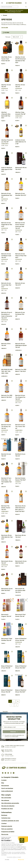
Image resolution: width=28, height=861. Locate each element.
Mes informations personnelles (10, 803)
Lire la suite (4, 27)
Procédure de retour (7, 808)
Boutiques (4, 815)
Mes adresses (5, 800)
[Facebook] (2, 773)
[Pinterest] (8, 773)
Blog (2, 782)
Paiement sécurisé (6, 826)
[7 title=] (19, 116)
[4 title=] (6, 88)
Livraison (4, 823)
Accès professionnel (7, 791)
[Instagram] (11, 773)
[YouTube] (5, 773)
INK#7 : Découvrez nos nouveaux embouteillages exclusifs (14, 11)
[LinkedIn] (13, 773)
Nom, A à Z (16, 37)
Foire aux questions (7, 829)
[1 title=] (2, 88)
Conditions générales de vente (10, 820)
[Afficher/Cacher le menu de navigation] (2, 2)
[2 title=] (3, 88)
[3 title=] (4, 88)
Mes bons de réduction (7, 806)
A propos (3, 780)
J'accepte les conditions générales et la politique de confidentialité (14, 736)
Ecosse (5, 15)
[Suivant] (16, 705)
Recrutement (5, 785)
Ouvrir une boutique (7, 788)
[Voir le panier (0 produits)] (25, 2)
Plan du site (4, 834)
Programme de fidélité (7, 831)
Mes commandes (6, 797)
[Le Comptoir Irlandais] (14, 3)
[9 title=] (21, 116)
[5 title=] (7, 88)
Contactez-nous (5, 818)
